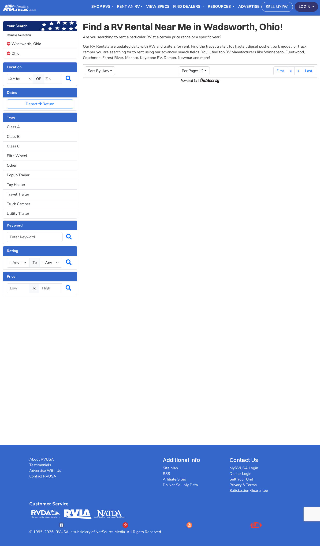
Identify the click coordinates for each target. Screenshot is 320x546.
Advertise (249, 6)
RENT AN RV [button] (128, 6)
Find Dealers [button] (187, 6)
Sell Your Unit (241, 479)
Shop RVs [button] (100, 6)
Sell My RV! (277, 6)
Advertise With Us (45, 470)
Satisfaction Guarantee (249, 490)
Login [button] (305, 6)
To (35, 262)
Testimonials (40, 465)
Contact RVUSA (42, 476)
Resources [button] (220, 6)
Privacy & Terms (243, 485)
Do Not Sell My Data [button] (180, 485)
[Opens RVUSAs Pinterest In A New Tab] (125, 525)
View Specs (157, 6)
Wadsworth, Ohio (26, 43)
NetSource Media (110, 531)
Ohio (15, 53)
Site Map (170, 468)
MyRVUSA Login (244, 468)
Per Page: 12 (193, 70)
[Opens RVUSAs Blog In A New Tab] (256, 525)
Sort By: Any (98, 70)
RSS (166, 473)
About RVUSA (41, 459)
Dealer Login (240, 473)
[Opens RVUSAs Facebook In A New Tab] (61, 525)
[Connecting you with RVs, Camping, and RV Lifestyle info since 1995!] (19, 8)
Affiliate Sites (174, 479)
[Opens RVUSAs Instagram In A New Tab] (189, 525)
